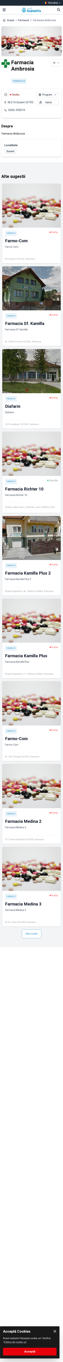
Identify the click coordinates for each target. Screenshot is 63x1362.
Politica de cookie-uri (15, 1342)
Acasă (10, 20)
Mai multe (32, 933)
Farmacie (23, 20)
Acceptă (29, 1351)
